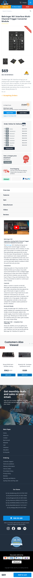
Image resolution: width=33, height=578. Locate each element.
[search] (14, 11)
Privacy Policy (17, 411)
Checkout (5, 447)
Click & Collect (7, 468)
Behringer (9, 245)
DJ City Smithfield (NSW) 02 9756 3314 (16, 503)
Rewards (5, 442)
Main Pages (7, 429)
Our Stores (16, 489)
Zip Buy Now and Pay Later (10, 480)
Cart (4, 445)
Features (6, 195)
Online (11, 129)
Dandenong (12, 131)
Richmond (12, 133)
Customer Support (8, 461)
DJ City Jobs (6, 452)
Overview (6, 190)
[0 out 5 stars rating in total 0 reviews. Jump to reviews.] (16, 23)
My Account (6, 440)
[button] (30, 343)
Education (6, 450)
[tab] (16, 190)
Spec (4, 200)
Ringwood (12, 136)
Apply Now (9, 112)
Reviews (6, 215)
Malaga (11, 145)
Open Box (5, 7)
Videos (5, 210)
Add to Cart (8, 375)
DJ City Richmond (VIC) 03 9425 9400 (16, 495)
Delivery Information (9, 466)
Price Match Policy (8, 471)
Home (5, 433)
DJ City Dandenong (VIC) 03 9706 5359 (16, 493)
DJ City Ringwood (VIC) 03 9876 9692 (16, 498)
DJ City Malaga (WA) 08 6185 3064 (16, 507)
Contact (5, 438)
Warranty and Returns (9, 478)
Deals (27, 7)
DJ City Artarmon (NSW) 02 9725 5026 (16, 500)
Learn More (23, 112)
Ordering (6, 458)
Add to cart (22, 575)
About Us (5, 435)
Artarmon (12, 138)
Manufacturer (8, 205)
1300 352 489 (17, 518)
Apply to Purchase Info (10, 116)
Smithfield (12, 140)
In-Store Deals (16, 7)
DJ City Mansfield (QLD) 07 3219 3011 (16, 505)
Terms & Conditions (8, 464)
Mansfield (12, 143)
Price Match (7, 162)
